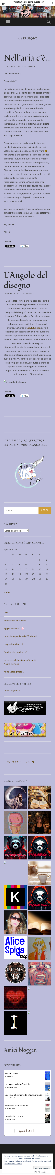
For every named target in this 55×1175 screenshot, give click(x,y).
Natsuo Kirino (11, 1119)
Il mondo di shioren (19, 762)
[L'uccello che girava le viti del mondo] (47, 1100)
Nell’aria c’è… (27, 58)
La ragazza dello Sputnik (17, 1084)
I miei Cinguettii (12, 690)
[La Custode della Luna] (15, 798)
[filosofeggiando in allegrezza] (15, 873)
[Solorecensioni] (15, 998)
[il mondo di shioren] (39, 949)
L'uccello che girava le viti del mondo (23, 1094)
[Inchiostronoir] (15, 1023)
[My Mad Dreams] (15, 823)
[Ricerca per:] (27, 510)
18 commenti (30, 66)
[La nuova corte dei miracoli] (39, 999)
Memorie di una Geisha (16, 1105)
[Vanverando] (39, 873)
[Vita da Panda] (39, 848)
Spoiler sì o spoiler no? (16, 652)
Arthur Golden (11, 1108)
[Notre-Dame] (47, 1079)
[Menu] (8, 22)
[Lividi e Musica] (39, 974)
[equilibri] (39, 798)
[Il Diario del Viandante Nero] (39, 923)
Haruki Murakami (11, 1087)
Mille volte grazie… (14, 671)
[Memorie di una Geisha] (47, 1111)
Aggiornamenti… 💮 (14, 628)
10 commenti (28, 293)
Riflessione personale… (16, 620)
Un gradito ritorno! (13, 644)
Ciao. (6, 612)
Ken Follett (9, 1076)
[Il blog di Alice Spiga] (15, 948)
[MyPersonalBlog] (15, 922)
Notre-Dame (11, 1073)
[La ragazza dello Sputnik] (47, 1090)
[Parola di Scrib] (39, 1023)
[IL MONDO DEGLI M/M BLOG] (15, 973)
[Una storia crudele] (47, 1122)
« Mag (7, 591)
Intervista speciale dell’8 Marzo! (20, 636)
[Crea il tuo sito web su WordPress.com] (27, 3)
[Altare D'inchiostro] (39, 823)
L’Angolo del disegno (25, 280)
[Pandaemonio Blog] (15, 848)
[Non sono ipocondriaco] (15, 897)
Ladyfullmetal (33, 327)
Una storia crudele (14, 1116)
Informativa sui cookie (13, 1163)
